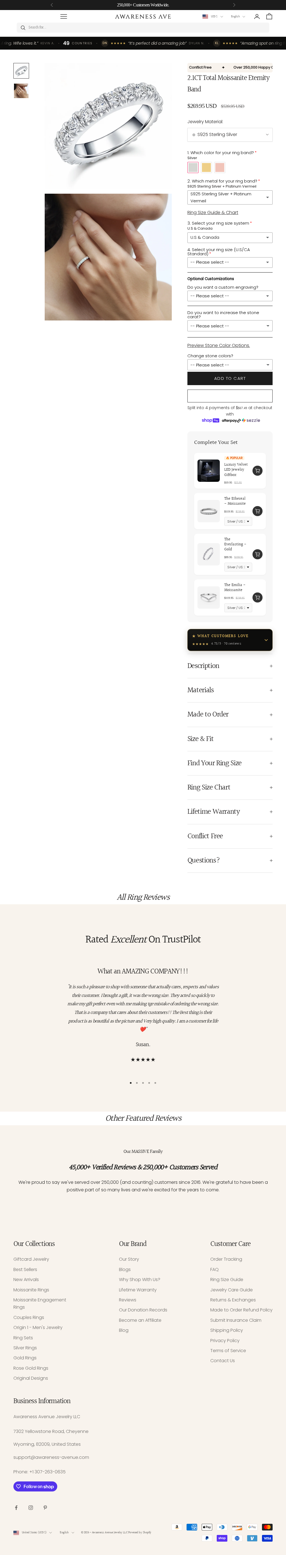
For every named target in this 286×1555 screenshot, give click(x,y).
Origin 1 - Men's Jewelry (38, 1327)
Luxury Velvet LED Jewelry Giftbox (236, 470)
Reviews (127, 1300)
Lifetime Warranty (138, 1290)
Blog (123, 1330)
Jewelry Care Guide (231, 1290)
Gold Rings (25, 1358)
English (235, 16)
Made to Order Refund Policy (241, 1310)
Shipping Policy (226, 1330)
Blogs (125, 1269)
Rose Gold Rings (30, 1368)
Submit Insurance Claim (235, 1320)
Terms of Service (228, 1350)
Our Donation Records (143, 1310)
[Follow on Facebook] (16, 1507)
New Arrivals (26, 1279)
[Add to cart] (257, 471)
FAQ (214, 1269)
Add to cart (230, 378)
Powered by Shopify (139, 1532)
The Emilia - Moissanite (235, 588)
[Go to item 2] (21, 91)
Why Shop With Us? (139, 1279)
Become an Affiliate (140, 1320)
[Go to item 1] (21, 71)
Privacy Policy (225, 1340)
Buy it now (230, 396)
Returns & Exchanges (233, 1300)
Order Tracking (226, 1259)
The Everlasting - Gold (235, 544)
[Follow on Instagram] (31, 1507)
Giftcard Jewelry (31, 1259)
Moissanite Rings (31, 1290)
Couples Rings (28, 1317)
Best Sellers (25, 1269)
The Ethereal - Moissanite (235, 501)
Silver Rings (25, 1348)
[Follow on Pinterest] (45, 1507)
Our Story (129, 1259)
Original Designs (30, 1378)
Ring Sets (23, 1338)
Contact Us (222, 1360)
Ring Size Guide (226, 1279)
